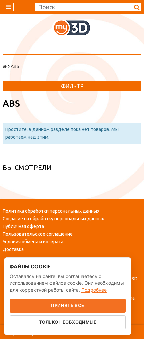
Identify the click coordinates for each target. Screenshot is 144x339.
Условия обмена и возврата (33, 241)
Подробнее (94, 290)
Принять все (67, 305)
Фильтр (72, 86)
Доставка (13, 249)
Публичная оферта (23, 226)
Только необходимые (67, 322)
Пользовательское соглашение (38, 234)
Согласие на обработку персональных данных (53, 218)
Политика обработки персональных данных (51, 211)
